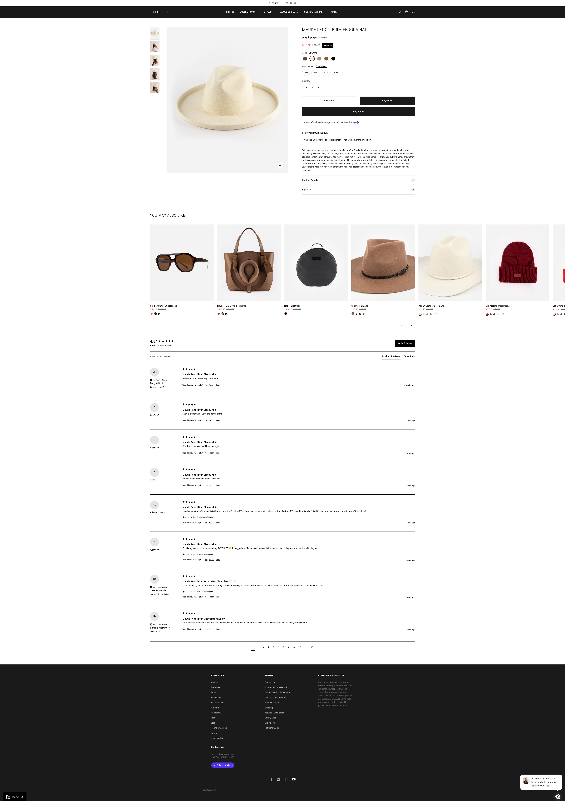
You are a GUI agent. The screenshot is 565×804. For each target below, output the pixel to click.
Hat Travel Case (292, 306)
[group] (165, 341)
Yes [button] (206, 385)
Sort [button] (152, 356)
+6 (503, 314)
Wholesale (216, 697)
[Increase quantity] (318, 87)
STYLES (268, 12)
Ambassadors (217, 702)
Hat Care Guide (272, 728)
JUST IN (229, 12)
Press (214, 718)
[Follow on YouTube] (294, 779)
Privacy (214, 733)
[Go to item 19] (154, 33)
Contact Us (270, 682)
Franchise (215, 687)
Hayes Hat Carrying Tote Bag (231, 306)
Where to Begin (272, 702)
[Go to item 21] (154, 61)
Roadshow (216, 713)
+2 (436, 314)
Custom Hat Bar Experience (277, 692)
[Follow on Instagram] (279, 779)
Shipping (269, 708)
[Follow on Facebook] (271, 779)
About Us (215, 682)
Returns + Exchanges (274, 713)
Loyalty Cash (270, 718)
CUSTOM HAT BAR (313, 12)
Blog (213, 723)
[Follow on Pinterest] (286, 779)
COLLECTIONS (247, 12)
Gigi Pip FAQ (270, 723)
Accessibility (217, 738)
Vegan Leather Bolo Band (431, 306)
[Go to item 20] (154, 47)
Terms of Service (219, 728)
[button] (358, 37)
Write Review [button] (405, 343)
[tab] (391, 357)
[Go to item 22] (154, 74)
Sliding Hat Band (359, 306)
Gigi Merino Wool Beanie (498, 306)
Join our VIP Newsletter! (276, 687)
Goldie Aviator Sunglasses (163, 306)
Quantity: (306, 81)
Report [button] (211, 385)
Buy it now (358, 111)
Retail (213, 692)
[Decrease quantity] (306, 87)
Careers (215, 708)
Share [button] (218, 385)
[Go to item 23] (154, 88)
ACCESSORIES (287, 12)
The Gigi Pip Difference (275, 697)
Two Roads (291, 3)
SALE (334, 12)
